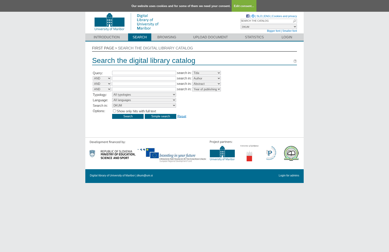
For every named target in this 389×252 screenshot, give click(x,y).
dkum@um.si (145, 175)
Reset (181, 116)
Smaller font (289, 30)
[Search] (294, 21)
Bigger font (273, 30)
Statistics (254, 37)
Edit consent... (244, 6)
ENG (267, 16)
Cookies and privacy (284, 16)
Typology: (100, 95)
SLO (259, 16)
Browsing (166, 37)
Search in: (100, 105)
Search (140, 37)
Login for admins (289, 175)
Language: (100, 100)
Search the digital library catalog (155, 48)
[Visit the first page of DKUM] (126, 31)
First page (103, 48)
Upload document (210, 37)
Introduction (107, 37)
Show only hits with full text (136, 111)
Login (287, 37)
